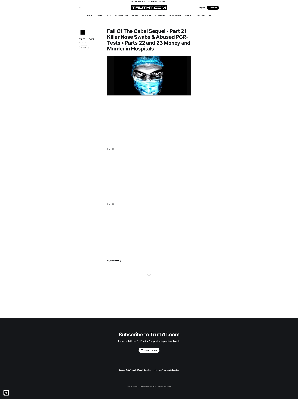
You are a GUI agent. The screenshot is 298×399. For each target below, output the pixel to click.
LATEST (99, 15)
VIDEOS (135, 15)
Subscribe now (150, 350)
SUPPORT (201, 15)
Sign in (202, 7)
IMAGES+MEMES (121, 15)
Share (83, 48)
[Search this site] (80, 7)
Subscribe (213, 8)
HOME (89, 15)
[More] (209, 15)
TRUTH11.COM (86, 39)
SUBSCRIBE (189, 15)
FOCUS (108, 15)
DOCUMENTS (160, 15)
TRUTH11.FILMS (175, 15)
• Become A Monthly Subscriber (166, 370)
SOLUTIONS (146, 15)
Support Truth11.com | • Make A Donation (135, 370)
